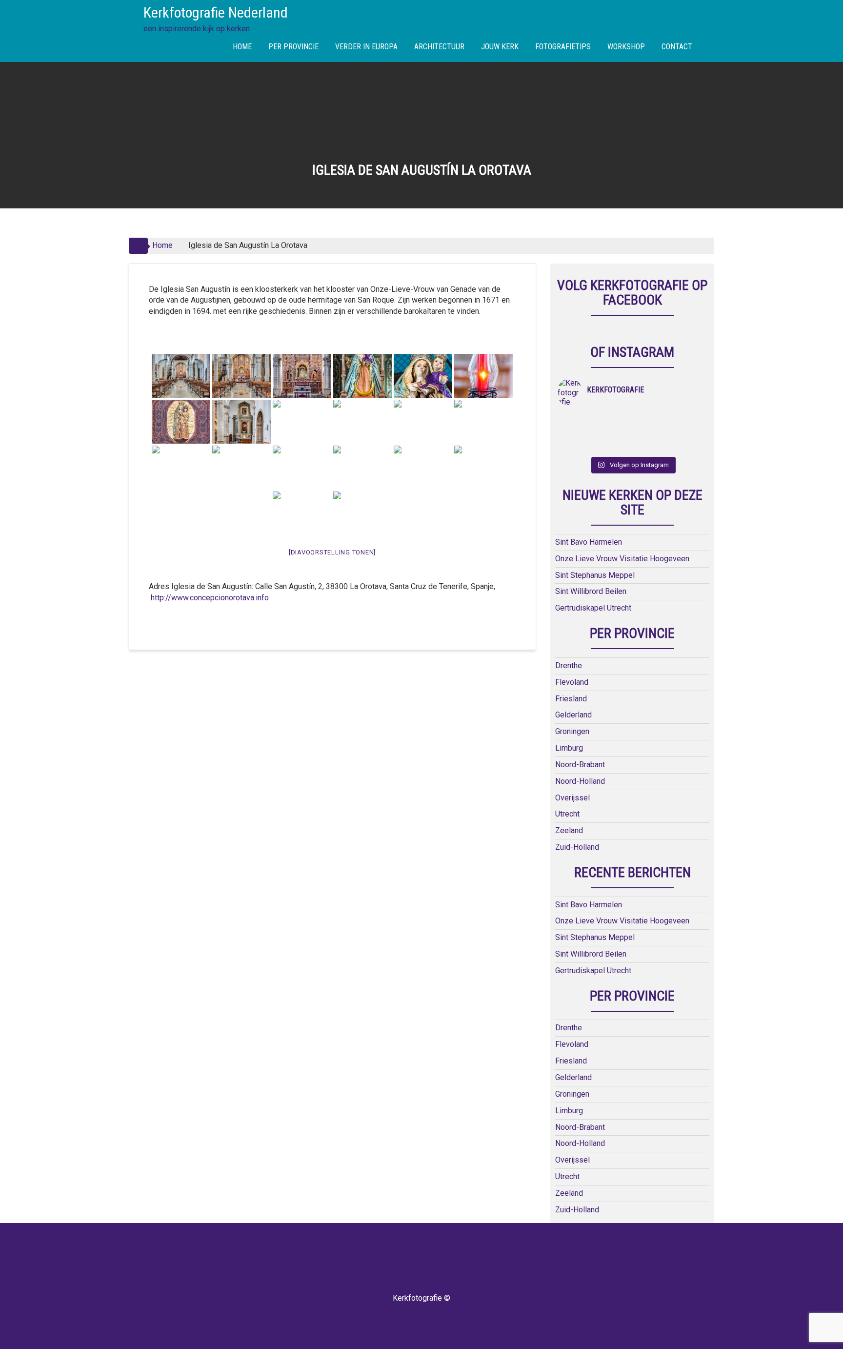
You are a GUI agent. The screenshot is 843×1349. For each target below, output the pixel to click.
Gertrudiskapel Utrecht (593, 608)
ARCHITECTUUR (439, 46)
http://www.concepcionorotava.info (210, 597)
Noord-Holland (580, 781)
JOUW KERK (500, 46)
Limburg (569, 748)
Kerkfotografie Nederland (215, 12)
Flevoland (571, 682)
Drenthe (568, 665)
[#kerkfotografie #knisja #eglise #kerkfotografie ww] (614, 446)
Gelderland (573, 714)
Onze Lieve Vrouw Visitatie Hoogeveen (622, 558)
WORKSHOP (626, 46)
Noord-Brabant (580, 764)
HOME (242, 46)
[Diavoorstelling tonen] (332, 552)
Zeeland (569, 830)
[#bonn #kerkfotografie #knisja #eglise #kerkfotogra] (614, 433)
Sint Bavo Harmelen (588, 542)
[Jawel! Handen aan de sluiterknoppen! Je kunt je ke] (576, 433)
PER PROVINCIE (293, 46)
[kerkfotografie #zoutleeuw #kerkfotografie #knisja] (576, 420)
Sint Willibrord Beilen (590, 591)
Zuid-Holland (577, 847)
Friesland (571, 698)
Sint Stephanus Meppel (595, 575)
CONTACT (677, 46)
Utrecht (567, 813)
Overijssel (572, 797)
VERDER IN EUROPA (366, 46)
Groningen (572, 731)
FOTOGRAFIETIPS (563, 46)
